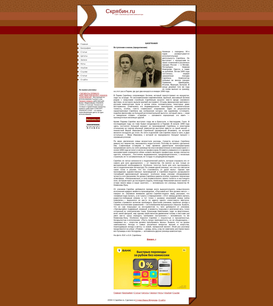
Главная (84, 44)
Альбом (84, 68)
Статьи (84, 52)
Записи (84, 60)
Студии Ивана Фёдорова (146, 300)
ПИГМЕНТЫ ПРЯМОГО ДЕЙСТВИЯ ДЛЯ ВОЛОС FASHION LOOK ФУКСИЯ (93, 95)
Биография (86, 48)
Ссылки (84, 72)
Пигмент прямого (86, 101)
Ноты (83, 64)
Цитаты (84, 56)
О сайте (84, 80)
